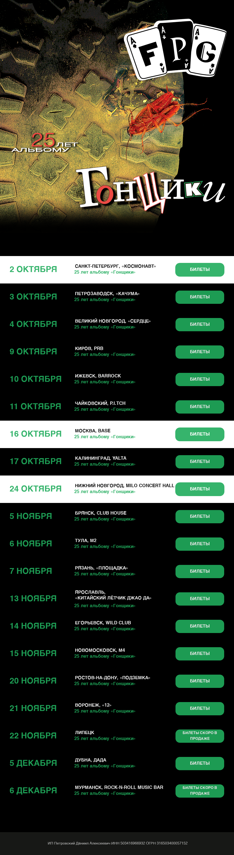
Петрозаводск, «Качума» (107, 294)
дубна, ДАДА (90, 760)
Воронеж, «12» (93, 705)
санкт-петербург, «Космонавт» (116, 266)
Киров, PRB (89, 349)
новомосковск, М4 (100, 650)
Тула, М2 (85, 541)
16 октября (36, 434)
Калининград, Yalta (100, 458)
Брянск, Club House (100, 513)
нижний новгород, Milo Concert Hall (124, 486)
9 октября (33, 352)
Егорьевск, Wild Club (103, 623)
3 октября (33, 297)
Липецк (84, 733)
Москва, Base (92, 431)
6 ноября (31, 544)
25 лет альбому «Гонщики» (105, 272)
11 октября (35, 407)
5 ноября (31, 517)
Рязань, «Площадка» (101, 568)
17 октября (36, 462)
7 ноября (31, 571)
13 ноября (33, 599)
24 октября (36, 489)
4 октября (33, 325)
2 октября (33, 270)
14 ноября (33, 626)
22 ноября (33, 736)
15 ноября (33, 654)
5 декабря (33, 763)
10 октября (36, 379)
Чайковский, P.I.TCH (100, 403)
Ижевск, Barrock (98, 376)
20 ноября (33, 681)
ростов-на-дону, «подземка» (113, 678)
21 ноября (33, 709)
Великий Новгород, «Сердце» (113, 321)
